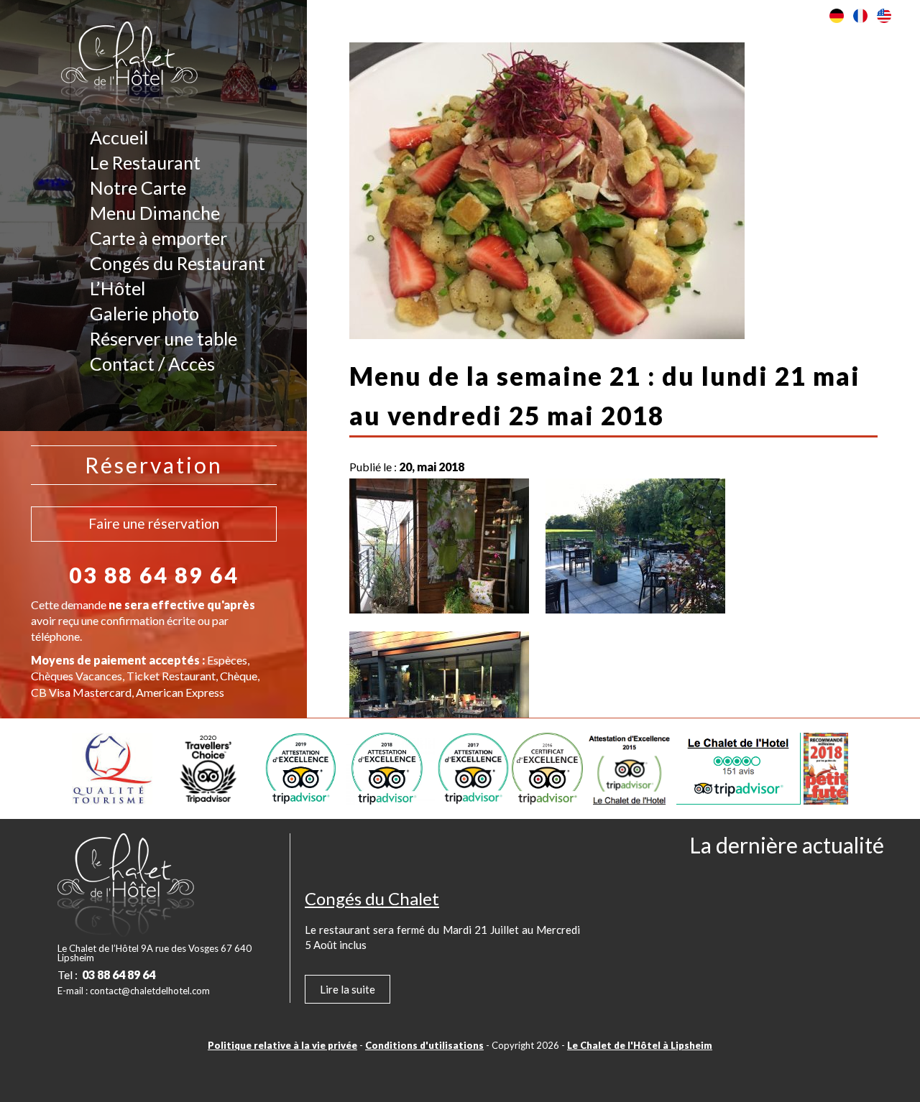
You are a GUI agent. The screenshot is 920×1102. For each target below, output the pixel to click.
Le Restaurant (145, 162)
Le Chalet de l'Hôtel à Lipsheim (639, 1045)
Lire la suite (347, 989)
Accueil (119, 137)
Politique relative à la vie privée (282, 1045)
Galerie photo (144, 313)
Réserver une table (163, 338)
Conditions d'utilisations (424, 1045)
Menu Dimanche (155, 212)
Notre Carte (138, 187)
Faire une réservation (153, 523)
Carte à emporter (158, 238)
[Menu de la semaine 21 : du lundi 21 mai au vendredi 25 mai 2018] (547, 331)
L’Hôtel (117, 288)
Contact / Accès (152, 363)
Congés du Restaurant (177, 263)
